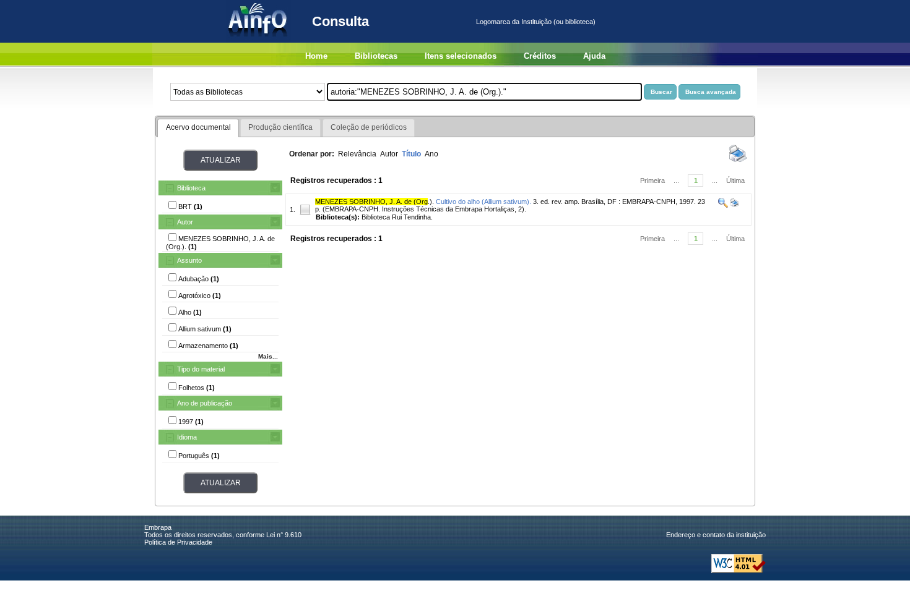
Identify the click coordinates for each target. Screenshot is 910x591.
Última (735, 180)
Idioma (187, 437)
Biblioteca (191, 188)
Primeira (652, 180)
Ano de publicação (204, 403)
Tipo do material (201, 369)
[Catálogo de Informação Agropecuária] (258, 40)
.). (374, 201)
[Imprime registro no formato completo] (734, 205)
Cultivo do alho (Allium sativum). (483, 201)
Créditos (540, 56)
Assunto (189, 260)
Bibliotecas (376, 56)
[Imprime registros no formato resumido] (738, 161)
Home (316, 56)
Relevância (357, 154)
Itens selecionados (460, 56)
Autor (185, 222)
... (676, 180)
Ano (431, 154)
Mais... (268, 356)
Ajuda (594, 56)
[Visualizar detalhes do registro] (723, 205)
